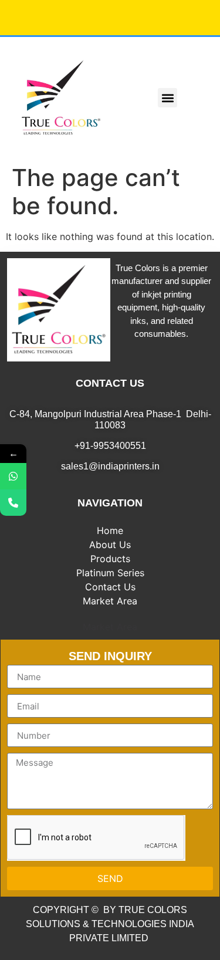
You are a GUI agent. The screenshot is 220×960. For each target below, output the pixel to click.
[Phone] (13, 502)
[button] (167, 97)
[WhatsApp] (13, 476)
